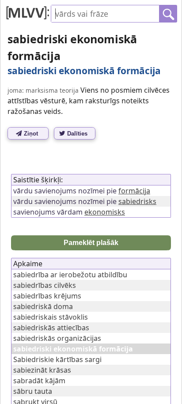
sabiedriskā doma (43, 306)
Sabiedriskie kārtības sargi (57, 359)
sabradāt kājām (39, 380)
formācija (134, 191)
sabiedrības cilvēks (44, 285)
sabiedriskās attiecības (51, 327)
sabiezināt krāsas (42, 370)
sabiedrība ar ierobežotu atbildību (70, 274)
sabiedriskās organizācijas (57, 338)
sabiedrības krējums (47, 296)
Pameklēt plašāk (91, 242)
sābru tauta (32, 391)
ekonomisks (104, 212)
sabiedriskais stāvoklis (50, 317)
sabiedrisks (137, 201)
